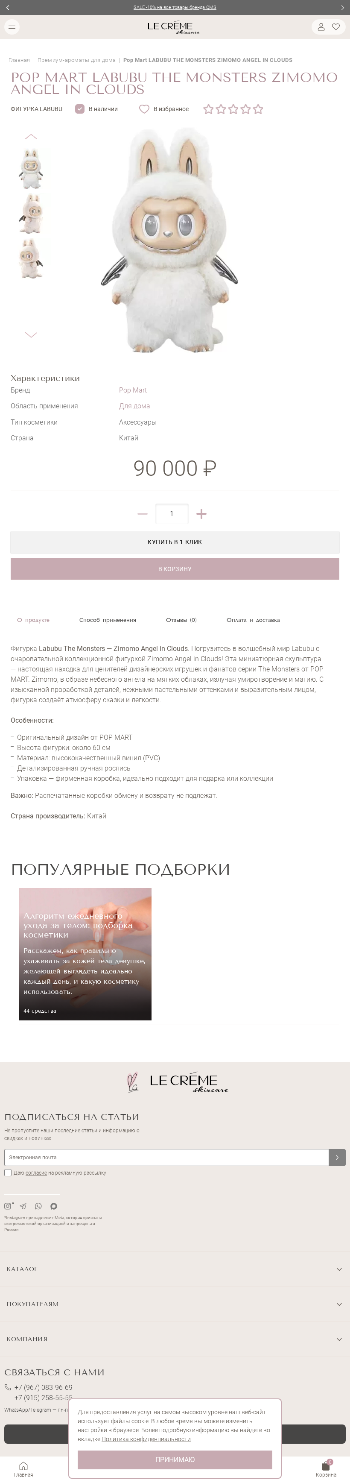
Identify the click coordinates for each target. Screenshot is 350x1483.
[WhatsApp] (38, 1206)
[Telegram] (23, 1206)
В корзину (174, 569)
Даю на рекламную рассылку (60, 1173)
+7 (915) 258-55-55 (44, 1398)
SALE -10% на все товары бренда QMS (175, 7)
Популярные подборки (120, 869)
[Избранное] (337, 27)
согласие (36, 1173)
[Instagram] (7, 1206)
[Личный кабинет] (320, 27)
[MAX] (53, 1206)
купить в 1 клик (175, 542)
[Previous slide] (7, 7)
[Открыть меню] (12, 27)
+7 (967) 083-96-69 (44, 1387)
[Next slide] (342, 7)
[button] (31, 130)
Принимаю (175, 1460)
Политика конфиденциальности (146, 1439)
